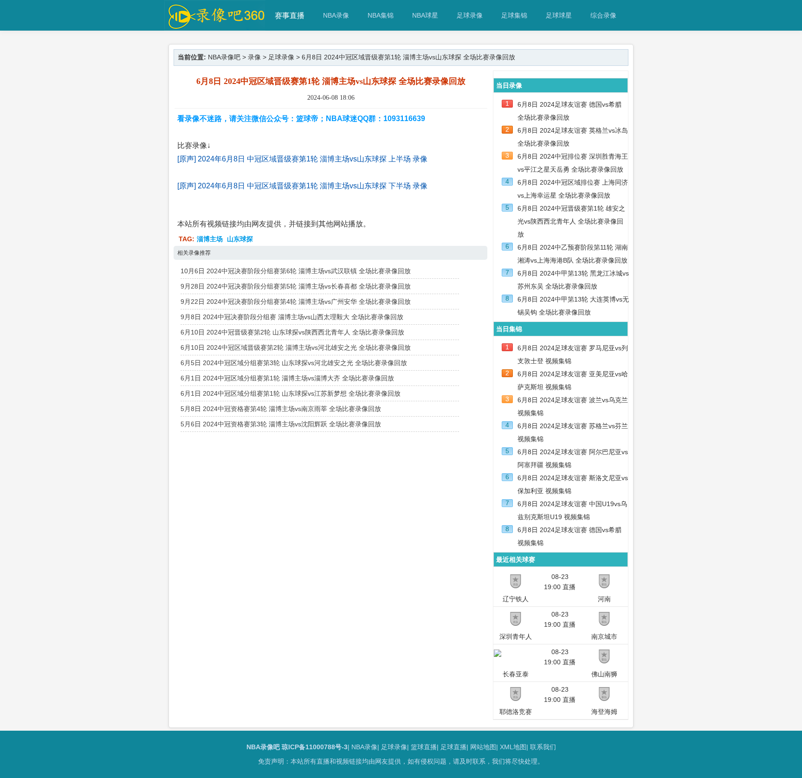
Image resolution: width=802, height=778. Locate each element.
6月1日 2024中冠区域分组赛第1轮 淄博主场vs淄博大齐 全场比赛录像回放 (287, 378)
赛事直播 (289, 15)
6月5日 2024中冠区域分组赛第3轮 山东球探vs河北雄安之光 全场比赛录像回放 (294, 362)
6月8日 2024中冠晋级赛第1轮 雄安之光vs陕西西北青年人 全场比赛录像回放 (571, 221)
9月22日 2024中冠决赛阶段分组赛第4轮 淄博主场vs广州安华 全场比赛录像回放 (296, 301)
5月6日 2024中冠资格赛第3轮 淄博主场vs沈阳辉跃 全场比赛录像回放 (281, 424)
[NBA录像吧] (215, 26)
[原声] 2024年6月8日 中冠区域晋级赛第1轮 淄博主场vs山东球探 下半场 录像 (302, 186)
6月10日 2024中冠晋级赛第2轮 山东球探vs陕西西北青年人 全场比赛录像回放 (292, 332)
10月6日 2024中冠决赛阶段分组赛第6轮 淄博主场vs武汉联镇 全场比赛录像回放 (296, 271)
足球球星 (559, 15)
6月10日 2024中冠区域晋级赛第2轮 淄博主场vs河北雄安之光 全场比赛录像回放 (296, 347)
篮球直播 (424, 747)
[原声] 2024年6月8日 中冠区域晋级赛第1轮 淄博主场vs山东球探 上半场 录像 (302, 159)
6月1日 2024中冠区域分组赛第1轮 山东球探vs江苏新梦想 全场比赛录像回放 (291, 393)
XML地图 (513, 747)
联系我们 (543, 747)
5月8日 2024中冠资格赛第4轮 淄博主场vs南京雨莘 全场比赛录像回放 (281, 408)
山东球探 (240, 239)
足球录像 (470, 15)
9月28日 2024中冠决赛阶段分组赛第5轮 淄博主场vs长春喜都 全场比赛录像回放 (296, 286)
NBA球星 (425, 15)
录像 (254, 57)
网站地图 (483, 747)
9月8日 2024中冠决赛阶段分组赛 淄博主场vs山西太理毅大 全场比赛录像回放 (292, 317)
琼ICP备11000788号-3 (315, 747)
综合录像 (603, 15)
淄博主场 (210, 239)
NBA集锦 (381, 15)
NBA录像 (336, 15)
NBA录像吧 (224, 57)
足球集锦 (514, 15)
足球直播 (453, 747)
